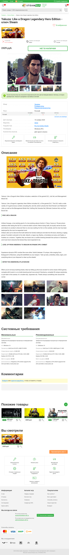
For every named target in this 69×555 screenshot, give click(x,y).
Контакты (4, 500)
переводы (60, 116)
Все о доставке (51, 497)
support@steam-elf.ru (22, 515)
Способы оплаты (52, 500)
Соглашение (5, 503)
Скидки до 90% (28, 503)
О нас (3, 494)
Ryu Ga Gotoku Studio (41, 126)
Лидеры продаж (29, 494)
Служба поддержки (61, 1)
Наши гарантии (51, 503)
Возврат (49, 506)
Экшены (37, 104)
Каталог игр (27, 497)
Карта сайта (5, 506)
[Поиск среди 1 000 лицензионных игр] (60, 10)
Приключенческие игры (42, 108)
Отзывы (3, 497)
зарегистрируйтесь (17, 381)
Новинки (27, 500)
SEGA (36, 123)
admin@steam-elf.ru (21, 520)
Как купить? (51, 494)
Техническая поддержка (46, 515)
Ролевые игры (39, 106)
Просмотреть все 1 (58, 452)
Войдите (5, 381)
